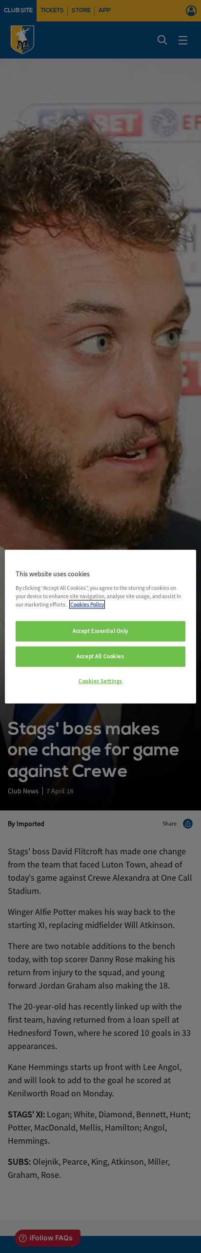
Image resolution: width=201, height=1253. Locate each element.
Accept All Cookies (100, 655)
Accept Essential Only (100, 630)
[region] (100, 627)
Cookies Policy (87, 604)
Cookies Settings (100, 680)
